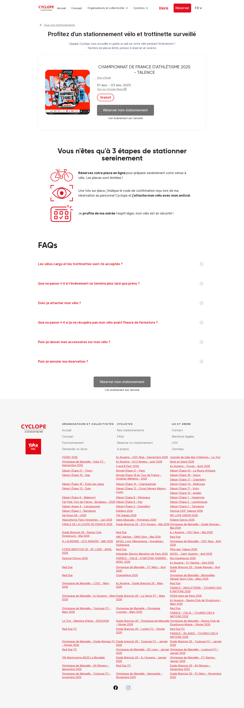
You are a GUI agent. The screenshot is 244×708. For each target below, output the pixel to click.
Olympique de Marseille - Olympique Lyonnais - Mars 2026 (138, 610)
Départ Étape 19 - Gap (76, 475)
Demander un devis (74, 449)
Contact (177, 430)
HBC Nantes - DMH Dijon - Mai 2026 (138, 536)
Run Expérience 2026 (183, 558)
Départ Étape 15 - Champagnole (136, 484)
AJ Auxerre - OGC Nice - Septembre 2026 (142, 457)
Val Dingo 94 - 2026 (74, 515)
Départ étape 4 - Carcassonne (81, 506)
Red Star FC (69, 629)
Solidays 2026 (124, 510)
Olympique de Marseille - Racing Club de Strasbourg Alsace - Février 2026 (195, 622)
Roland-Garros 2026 (182, 519)
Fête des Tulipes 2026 (183, 549)
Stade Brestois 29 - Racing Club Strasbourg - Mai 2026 (81, 534)
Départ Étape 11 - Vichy (184, 488)
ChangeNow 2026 (127, 575)
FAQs (120, 436)
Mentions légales (183, 436)
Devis (163, 8)
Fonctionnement (73, 443)
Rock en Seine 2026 (182, 461)
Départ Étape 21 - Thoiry (77, 470)
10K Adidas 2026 (126, 515)
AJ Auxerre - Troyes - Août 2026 (190, 466)
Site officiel (104, 77)
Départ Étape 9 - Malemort (79, 497)
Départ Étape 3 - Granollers (133, 506)
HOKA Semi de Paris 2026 (186, 595)
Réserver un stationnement (135, 443)
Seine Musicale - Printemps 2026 (136, 519)
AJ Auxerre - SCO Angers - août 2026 (139, 461)
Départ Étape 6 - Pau (129, 502)
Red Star (121, 532)
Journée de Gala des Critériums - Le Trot (195, 457)
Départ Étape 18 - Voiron (185, 475)
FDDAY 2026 (70, 457)
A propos (123, 449)
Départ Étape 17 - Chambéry (188, 479)
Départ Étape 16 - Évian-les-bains (83, 484)
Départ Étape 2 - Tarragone (187, 506)
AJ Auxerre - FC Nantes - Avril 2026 (192, 562)
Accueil (61, 8)
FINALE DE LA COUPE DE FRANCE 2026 (87, 524)
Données (178, 449)
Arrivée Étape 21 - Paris (130, 470)
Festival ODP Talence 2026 (186, 510)
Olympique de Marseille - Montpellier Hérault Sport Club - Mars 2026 (192, 576)
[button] (108, 8)
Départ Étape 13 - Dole (76, 488)
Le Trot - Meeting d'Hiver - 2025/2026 (85, 620)
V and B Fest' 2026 (127, 466)
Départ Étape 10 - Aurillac (185, 493)
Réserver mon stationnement (125, 110)
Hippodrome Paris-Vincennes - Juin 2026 (87, 519)
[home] (46, 8)
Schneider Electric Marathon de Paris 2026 (142, 553)
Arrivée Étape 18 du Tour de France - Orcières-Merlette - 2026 (138, 476)
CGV (175, 443)
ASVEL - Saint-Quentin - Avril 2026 (191, 553)
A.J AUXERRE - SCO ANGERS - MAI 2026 (87, 541)
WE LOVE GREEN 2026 (184, 515)
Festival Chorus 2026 (75, 558)
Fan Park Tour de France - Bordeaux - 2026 (88, 502)
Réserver (182, 8)
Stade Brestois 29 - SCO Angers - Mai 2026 (143, 524)
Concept (76, 8)
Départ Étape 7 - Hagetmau (187, 497)
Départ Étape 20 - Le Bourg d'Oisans (192, 470)
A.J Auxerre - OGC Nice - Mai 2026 (191, 532)
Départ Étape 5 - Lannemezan (188, 502)
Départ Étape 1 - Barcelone (79, 510)
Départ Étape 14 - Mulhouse (187, 484)
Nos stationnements (130, 430)
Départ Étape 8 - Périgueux (133, 497)
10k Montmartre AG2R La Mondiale (83, 657)
